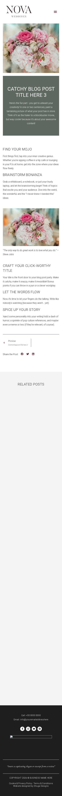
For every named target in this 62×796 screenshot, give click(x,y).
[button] (55, 11)
